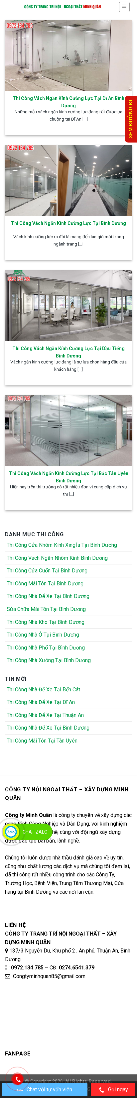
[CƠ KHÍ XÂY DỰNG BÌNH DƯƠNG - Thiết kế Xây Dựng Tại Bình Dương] (62, 7)
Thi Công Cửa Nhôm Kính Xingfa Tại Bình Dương (62, 545)
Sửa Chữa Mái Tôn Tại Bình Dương (46, 609)
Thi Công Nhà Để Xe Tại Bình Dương (48, 596)
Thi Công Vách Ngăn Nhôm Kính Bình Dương (57, 558)
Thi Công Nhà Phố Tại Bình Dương (46, 648)
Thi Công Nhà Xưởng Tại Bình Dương (49, 660)
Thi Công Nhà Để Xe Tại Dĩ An (41, 702)
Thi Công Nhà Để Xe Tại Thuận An (45, 715)
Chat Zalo (35, 832)
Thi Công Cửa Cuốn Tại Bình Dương (47, 570)
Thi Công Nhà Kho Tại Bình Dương (45, 622)
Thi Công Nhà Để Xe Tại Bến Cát (43, 689)
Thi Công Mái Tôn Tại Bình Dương (45, 583)
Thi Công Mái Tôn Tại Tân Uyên (42, 741)
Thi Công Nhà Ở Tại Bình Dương (43, 635)
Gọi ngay (118, 1089)
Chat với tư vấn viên (49, 1089)
